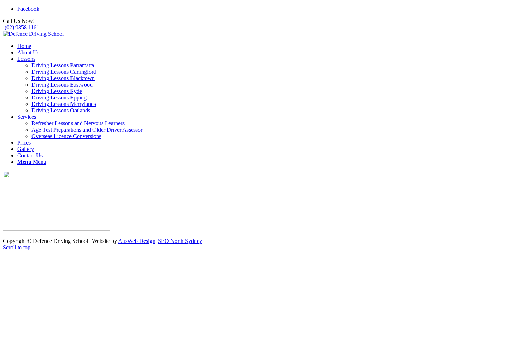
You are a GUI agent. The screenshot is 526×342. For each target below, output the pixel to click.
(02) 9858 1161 (22, 27)
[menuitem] (270, 46)
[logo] (33, 34)
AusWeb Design (136, 241)
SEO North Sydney (180, 241)
